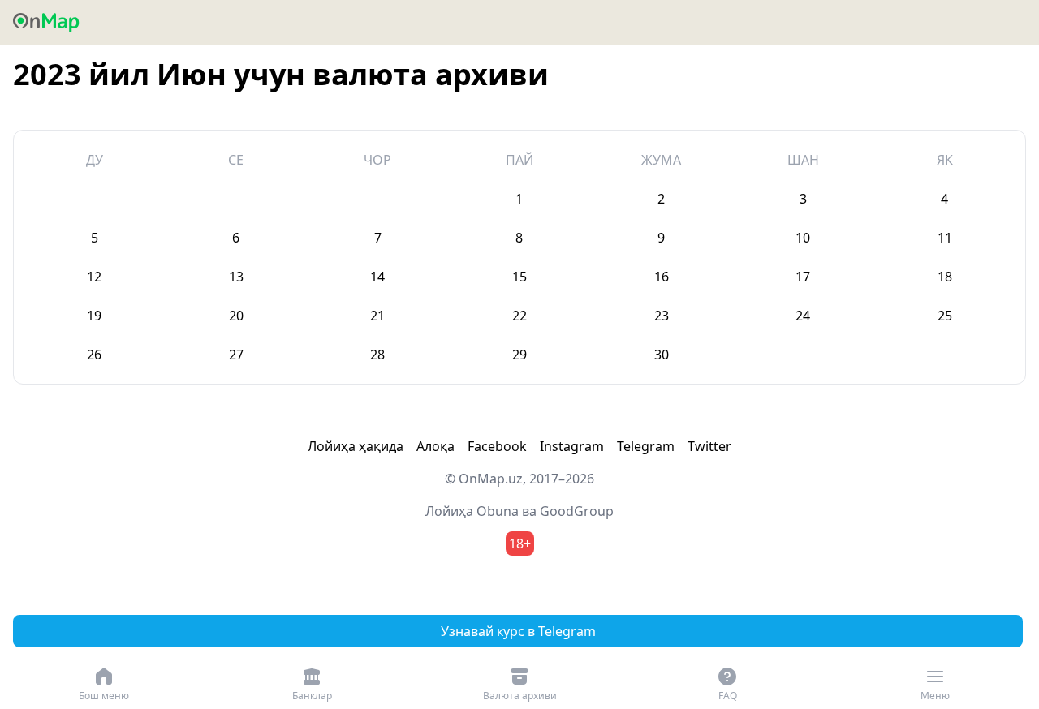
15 (519, 277)
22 (519, 315)
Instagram (572, 446)
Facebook (497, 446)
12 (94, 277)
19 (94, 315)
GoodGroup (577, 511)
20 (236, 315)
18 (945, 277)
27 (236, 354)
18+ (520, 543)
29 (519, 354)
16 (661, 277)
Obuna (497, 511)
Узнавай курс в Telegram (518, 631)
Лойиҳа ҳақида (355, 446)
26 (94, 354)
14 (377, 277)
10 (802, 238)
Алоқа (435, 446)
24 (802, 315)
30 (661, 354)
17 (802, 277)
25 (945, 315)
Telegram (646, 446)
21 (377, 315)
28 (377, 354)
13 (236, 277)
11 (945, 238)
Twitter (709, 446)
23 (661, 315)
